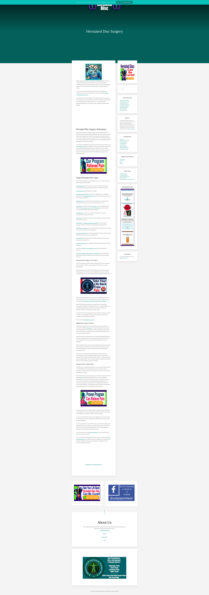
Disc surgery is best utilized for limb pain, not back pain (87, 253)
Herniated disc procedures (89, 319)
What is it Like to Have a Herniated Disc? (127, 179)
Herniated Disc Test (123, 173)
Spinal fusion (79, 206)
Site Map (121, 163)
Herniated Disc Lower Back (124, 140)
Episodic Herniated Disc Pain (125, 176)
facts (80, 377)
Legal (121, 162)
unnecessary (89, 327)
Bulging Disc (122, 139)
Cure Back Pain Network (105, 530)
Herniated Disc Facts (123, 110)
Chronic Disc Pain (123, 144)
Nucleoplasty (79, 223)
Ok (118, 2)
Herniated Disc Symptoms (124, 104)
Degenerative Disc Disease (124, 101)
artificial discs (97, 207)
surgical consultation (93, 432)
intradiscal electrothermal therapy (91, 223)
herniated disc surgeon (81, 146)
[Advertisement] (93, 115)
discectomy (94, 206)
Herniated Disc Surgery (97, 464)
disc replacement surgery (86, 207)
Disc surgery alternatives (81, 243)
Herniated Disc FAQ (123, 143)
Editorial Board (122, 159)
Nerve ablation (79, 238)
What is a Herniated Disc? (124, 100)
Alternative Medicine (123, 146)
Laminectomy (79, 218)
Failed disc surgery (80, 201)
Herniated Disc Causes (123, 103)
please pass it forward (123, 258)
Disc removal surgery (80, 191)
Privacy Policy (122, 160)
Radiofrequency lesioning (81, 228)
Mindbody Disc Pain (123, 108)
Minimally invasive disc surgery (82, 194)
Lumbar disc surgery (80, 185)
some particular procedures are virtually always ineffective (94, 301)
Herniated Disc (88, 464)
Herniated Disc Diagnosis (124, 147)
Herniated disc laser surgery (89, 196)
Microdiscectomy (80, 213)
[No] (207, 2)
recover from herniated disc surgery (89, 248)
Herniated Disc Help (123, 177)
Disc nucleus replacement (81, 233)
